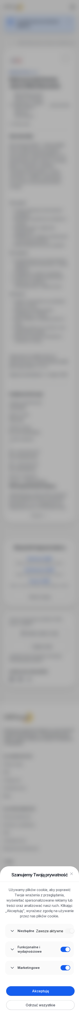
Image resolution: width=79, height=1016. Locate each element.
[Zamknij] (71, 874)
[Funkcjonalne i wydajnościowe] (65, 949)
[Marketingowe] (65, 967)
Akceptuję (40, 991)
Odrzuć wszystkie (40, 1005)
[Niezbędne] (70, 931)
